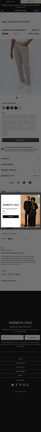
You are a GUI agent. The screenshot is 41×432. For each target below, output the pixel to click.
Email (3, 211)
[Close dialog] (39, 196)
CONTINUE (10, 216)
